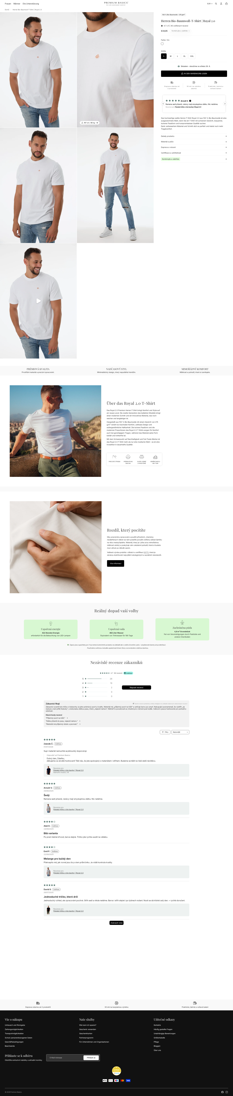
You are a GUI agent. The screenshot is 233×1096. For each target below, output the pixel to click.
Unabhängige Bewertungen (164, 1033)
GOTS (146, 552)
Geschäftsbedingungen (14, 1042)
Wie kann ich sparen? (87, 1025)
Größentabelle (159, 1038)
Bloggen (157, 1046)
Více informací (115, 563)
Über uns (157, 1050)
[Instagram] (226, 1092)
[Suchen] (216, 3)
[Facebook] (222, 1092)
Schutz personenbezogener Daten (18, 1038)
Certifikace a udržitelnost (171, 153)
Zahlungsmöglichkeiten (14, 1029)
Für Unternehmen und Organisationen (94, 1042)
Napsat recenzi (136, 687)
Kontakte (157, 1025)
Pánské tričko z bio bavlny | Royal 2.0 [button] (68, 770)
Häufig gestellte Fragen (163, 1029)
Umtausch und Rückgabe (15, 1025)
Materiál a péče (167, 142)
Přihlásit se (91, 1058)
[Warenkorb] (226, 3)
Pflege (156, 1042)
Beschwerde (10, 1046)
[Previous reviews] (163, 103)
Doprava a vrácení (168, 147)
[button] (162, 26)
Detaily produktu (167, 136)
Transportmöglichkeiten (14, 1033)
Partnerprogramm (86, 1038)
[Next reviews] (225, 103)
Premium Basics (16, 1092)
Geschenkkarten (85, 1033)
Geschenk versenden (87, 1029)
